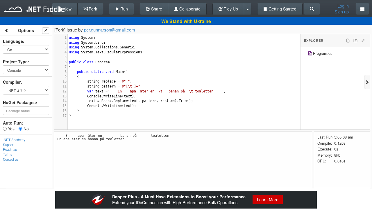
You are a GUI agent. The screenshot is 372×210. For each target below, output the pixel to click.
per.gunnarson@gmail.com (109, 30)
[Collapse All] (363, 40)
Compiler (12, 82)
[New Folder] (355, 40)
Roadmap (10, 149)
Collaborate (189, 9)
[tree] (335, 54)
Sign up (342, 12)
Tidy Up (230, 9)
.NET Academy (14, 139)
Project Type (15, 61)
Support (8, 144)
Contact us (10, 159)
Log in (343, 6)
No (25, 129)
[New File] (347, 40)
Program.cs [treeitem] (322, 53)
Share (156, 9)
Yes (11, 129)
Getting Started (281, 9)
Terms (7, 154)
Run (123, 9)
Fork (92, 9)
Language (13, 41)
